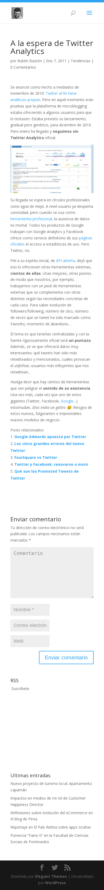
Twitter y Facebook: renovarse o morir (51, 464)
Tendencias (80, 60)
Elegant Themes (51, 876)
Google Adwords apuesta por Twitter (50, 436)
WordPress (55, 882)
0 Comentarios (23, 67)
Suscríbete (19, 688)
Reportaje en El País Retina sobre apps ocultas (50, 827)
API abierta (65, 260)
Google (67, 401)
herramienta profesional (31, 218)
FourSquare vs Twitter (35, 457)
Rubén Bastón (29, 60)
